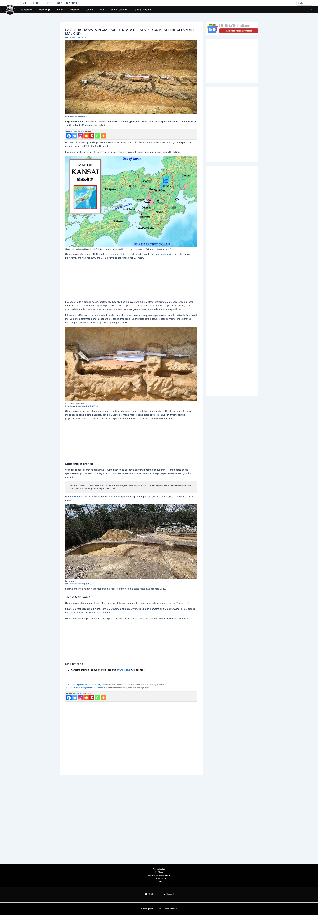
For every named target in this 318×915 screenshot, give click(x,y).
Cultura (89, 9)
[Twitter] (74, 135)
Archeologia (44, 9)
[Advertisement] (131, 279)
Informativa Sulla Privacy (159, 875)
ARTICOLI (36, 3)
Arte (101, 9)
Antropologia (25, 9)
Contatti (159, 881)
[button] (33, 10)
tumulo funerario (163, 254)
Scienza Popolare (142, 9)
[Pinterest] (91, 135)
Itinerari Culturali (119, 9)
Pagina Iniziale (159, 869)
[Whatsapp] (97, 135)
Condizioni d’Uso (159, 878)
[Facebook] (69, 135)
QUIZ (59, 3)
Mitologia (74, 9)
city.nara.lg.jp (124, 669)
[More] (103, 135)
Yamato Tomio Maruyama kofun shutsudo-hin (87, 687)
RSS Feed (152, 894)
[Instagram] (80, 135)
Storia (60, 9)
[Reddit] (86, 135)
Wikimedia (80, 116)
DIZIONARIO (72, 3)
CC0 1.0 (90, 116)
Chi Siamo (159, 872)
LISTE (49, 3)
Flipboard (170, 894)
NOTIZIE (22, 3)
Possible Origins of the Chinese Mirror (84, 685)
